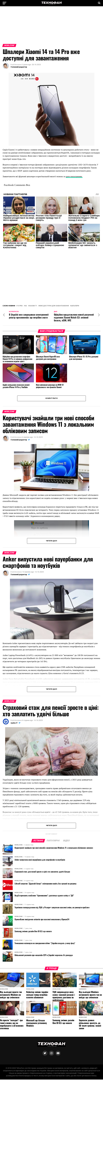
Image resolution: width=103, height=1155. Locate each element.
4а (26, 288)
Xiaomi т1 (33, 288)
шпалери (75, 288)
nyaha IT (14, 705)
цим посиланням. (74, 176)
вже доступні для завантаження (54, 288)
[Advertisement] (51, 26)
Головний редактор (19, 67)
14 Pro (20, 288)
